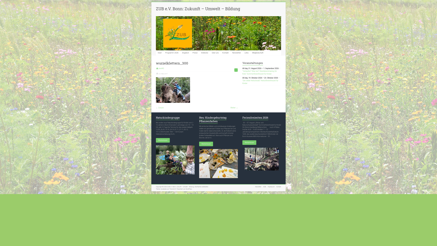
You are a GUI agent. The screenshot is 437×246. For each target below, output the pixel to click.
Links (247, 53)
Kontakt (225, 53)
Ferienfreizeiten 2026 (255, 117)
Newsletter (236, 53)
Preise (195, 53)
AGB (264, 187)
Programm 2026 (171, 53)
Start (160, 53)
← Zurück (160, 108)
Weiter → (234, 108)
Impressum (271, 187)
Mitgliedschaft (257, 53)
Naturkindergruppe (168, 117)
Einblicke (204, 53)
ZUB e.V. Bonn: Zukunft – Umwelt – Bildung (198, 8)
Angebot (185, 53)
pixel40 (161, 68)
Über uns (215, 53)
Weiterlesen (163, 140)
